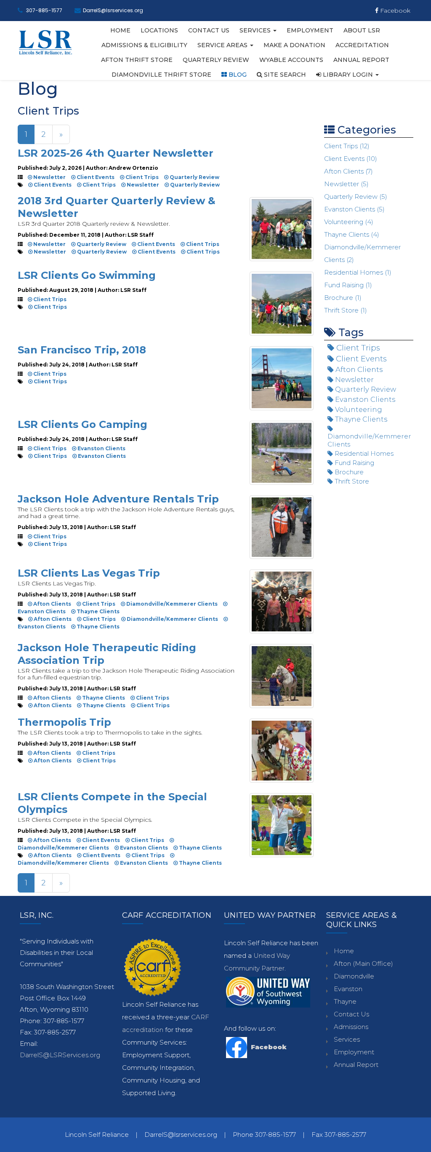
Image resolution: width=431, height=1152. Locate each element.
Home (120, 30)
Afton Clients (51, 604)
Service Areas (223, 45)
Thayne (345, 1001)
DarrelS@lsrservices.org (113, 10)
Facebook (394, 10)
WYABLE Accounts (291, 60)
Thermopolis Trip (64, 722)
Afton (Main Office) (363, 964)
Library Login (348, 74)
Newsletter (49, 177)
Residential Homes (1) (357, 272)
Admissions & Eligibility (144, 45)
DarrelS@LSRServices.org (60, 1055)
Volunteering (357, 409)
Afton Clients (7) (348, 171)
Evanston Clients (100, 448)
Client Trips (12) (347, 146)
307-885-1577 (44, 10)
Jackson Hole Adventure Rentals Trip (118, 499)
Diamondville (354, 976)
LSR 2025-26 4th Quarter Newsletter (115, 153)
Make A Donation (294, 45)
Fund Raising (353, 463)
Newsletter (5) (346, 184)
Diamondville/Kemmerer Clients (171, 604)
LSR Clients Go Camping (82, 424)
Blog (237, 74)
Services (255, 30)
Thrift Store (351, 481)
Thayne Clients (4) (351, 234)
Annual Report (361, 60)
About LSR (361, 30)
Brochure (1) (343, 298)
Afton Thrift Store (137, 60)
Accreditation (362, 45)
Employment (310, 30)
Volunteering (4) (348, 222)
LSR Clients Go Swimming (87, 275)
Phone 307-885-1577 (264, 1135)
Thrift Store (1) (345, 310)
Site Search (284, 74)
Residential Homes (363, 453)
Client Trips (141, 177)
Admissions (351, 1027)
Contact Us (208, 30)
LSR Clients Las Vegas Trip (89, 573)
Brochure (348, 472)
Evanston (348, 989)
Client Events (94, 177)
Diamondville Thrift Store (161, 74)
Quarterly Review (216, 60)
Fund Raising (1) (348, 285)
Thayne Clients (97, 611)
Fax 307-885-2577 (338, 1135)
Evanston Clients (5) (354, 209)
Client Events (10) (350, 159)
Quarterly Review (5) (355, 196)
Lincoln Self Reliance (97, 1135)
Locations (159, 30)
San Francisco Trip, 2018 (82, 350)
